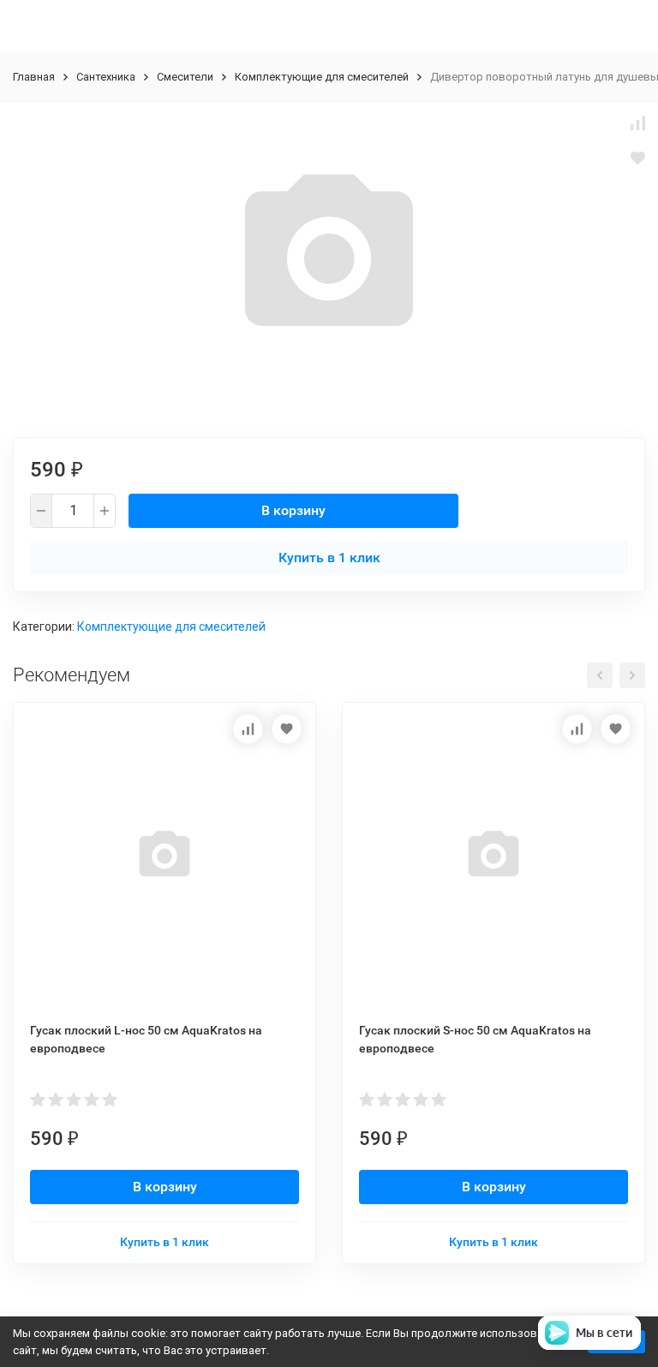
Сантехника (105, 76)
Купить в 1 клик (329, 557)
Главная (34, 76)
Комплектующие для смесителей (322, 76)
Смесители (185, 76)
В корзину (293, 510)
